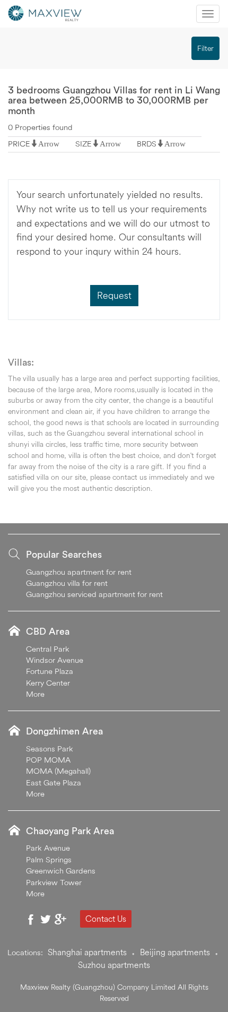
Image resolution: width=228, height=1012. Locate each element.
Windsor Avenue (54, 660)
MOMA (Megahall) (58, 771)
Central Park (47, 649)
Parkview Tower (54, 882)
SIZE (83, 144)
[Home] (45, 12)
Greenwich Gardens (60, 871)
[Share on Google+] (60, 919)
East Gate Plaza (53, 782)
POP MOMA (48, 760)
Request (114, 295)
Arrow (48, 144)
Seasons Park (49, 748)
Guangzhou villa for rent (67, 583)
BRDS (146, 144)
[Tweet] (45, 919)
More (35, 694)
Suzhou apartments (114, 964)
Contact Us (105, 918)
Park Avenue (48, 848)
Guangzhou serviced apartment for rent (94, 594)
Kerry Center (48, 683)
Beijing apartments (175, 952)
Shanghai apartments (87, 952)
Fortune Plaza (49, 671)
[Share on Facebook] (31, 919)
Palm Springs (49, 859)
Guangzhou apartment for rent (78, 572)
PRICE (19, 144)
